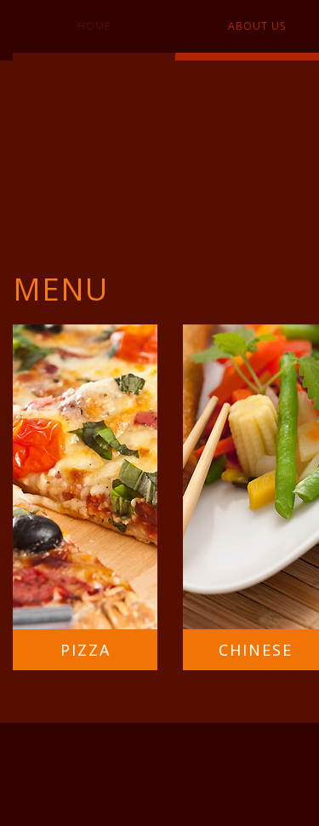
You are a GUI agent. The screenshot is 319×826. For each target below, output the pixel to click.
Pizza (85, 650)
